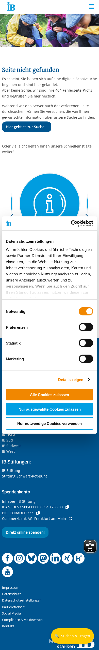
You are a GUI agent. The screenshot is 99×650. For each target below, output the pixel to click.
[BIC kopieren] (38, 513)
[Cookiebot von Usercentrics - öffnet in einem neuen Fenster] (71, 223)
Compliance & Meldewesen (22, 620)
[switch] (86, 327)
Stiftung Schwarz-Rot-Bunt (24, 476)
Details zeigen (70, 379)
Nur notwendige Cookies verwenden (49, 423)
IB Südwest (11, 445)
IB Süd (7, 440)
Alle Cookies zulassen (49, 395)
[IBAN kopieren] (67, 507)
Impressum (10, 587)
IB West (8, 451)
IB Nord (8, 434)
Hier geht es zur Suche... (26, 126)
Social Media (11, 613)
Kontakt (8, 626)
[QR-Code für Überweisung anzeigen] (70, 518)
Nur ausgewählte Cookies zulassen (50, 409)
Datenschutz (11, 594)
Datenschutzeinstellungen (21, 600)
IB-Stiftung (11, 470)
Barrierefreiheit (13, 607)
